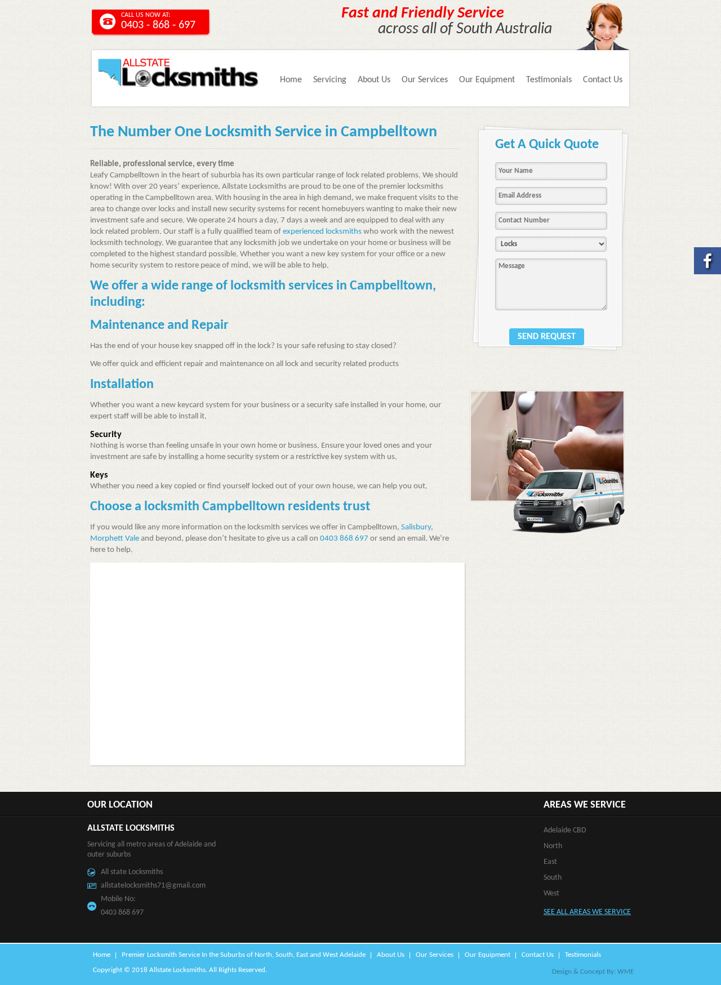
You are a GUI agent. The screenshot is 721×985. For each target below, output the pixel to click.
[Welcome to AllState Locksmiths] (178, 87)
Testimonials (549, 79)
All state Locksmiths (132, 872)
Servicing (329, 79)
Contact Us (602, 79)
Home (291, 79)
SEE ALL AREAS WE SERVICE (587, 912)
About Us (374, 79)
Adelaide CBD (565, 830)
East (550, 862)
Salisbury (416, 527)
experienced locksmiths (322, 232)
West (551, 893)
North (553, 846)
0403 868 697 (344, 538)
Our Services (425, 79)
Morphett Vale (114, 538)
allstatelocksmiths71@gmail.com (153, 885)
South (553, 877)
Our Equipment (487, 79)
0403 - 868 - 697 (158, 25)
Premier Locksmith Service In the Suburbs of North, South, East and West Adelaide (244, 955)
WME (625, 971)
